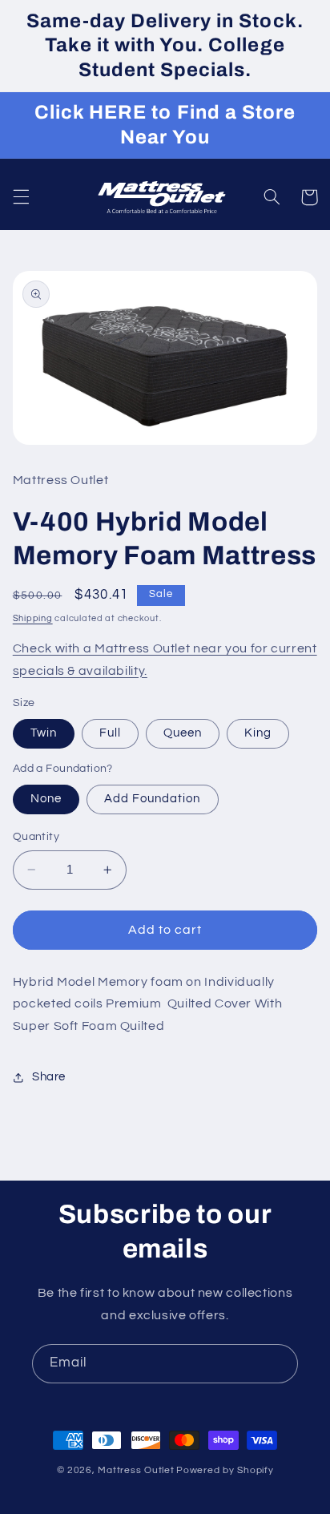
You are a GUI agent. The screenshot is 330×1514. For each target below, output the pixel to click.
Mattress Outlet (136, 1470)
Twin (43, 733)
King (258, 733)
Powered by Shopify (224, 1470)
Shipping (33, 618)
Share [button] (49, 1077)
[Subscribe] (278, 1363)
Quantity (36, 836)
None (46, 799)
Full (110, 733)
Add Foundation (152, 799)
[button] (20, 197)
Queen (182, 733)
